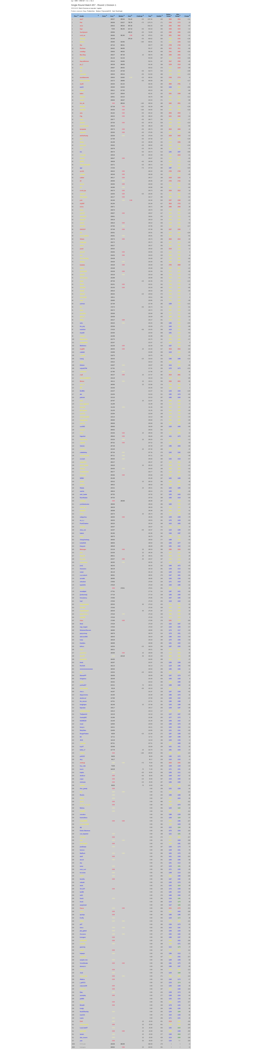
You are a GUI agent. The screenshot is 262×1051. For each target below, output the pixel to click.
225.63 (113, 604)
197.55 (113, 494)
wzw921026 (83, 940)
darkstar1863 (84, 636)
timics (81, 927)
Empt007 (82, 811)
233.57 (113, 559)
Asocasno (83, 934)
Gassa (82, 908)
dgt (81, 827)
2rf (80, 181)
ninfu (81, 323)
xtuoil (81, 649)
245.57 (113, 19)
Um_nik (82, 103)
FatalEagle (83, 242)
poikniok (82, 397)
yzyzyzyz (83, 449)
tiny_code (83, 766)
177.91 (113, 591)
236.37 (113, 55)
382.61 (123, 45)
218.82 (123, 77)
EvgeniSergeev (84, 611)
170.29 (113, 624)
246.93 (113, 349)
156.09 (113, 675)
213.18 (113, 549)
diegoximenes (84, 695)
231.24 (113, 71)
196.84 (113, 504)
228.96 (113, 32)
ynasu (81, 119)
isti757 (82, 876)
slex (81, 71)
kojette (82, 772)
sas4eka (82, 785)
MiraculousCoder (85, 80)
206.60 (113, 459)
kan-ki (81, 769)
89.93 (113, 785)
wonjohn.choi (84, 960)
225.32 (113, 481)
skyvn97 (82, 252)
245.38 (113, 64)
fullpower (82, 97)
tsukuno (82, 753)
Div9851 (82, 391)
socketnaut (83, 371)
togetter (99, 8)
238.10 (113, 223)
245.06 (113, 181)
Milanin (82, 284)
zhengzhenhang (84, 539)
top (72, 1)
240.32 (113, 116)
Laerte (82, 1018)
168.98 (113, 643)
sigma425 (83, 132)
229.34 (113, 155)
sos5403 (82, 426)
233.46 (113, 433)
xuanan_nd (83, 507)
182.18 (113, 569)
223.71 (113, 165)
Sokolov (82, 446)
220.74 (113, 514)
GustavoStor (83, 976)
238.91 (113, 216)
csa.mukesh (83, 575)
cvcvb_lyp (83, 190)
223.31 (113, 488)
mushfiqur (83, 501)
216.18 (113, 378)
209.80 (113, 420)
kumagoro (83, 937)
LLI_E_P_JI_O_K (85, 805)
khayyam (82, 546)
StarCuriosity (84, 278)
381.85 (123, 35)
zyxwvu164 (83, 297)
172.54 (113, 168)
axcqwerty (83, 313)
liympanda (83, 129)
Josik (81, 973)
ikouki (81, 901)
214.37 (113, 391)
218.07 (113, 365)
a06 (81, 388)
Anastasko (83, 569)
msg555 (82, 349)
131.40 (113, 721)
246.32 (113, 171)
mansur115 (83, 216)
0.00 (131, 35)
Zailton (82, 245)
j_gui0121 (82, 982)
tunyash (82, 90)
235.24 (123, 74)
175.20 (113, 617)
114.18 (113, 740)
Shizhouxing (83, 439)
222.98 (113, 336)
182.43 (113, 565)
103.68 (113, 746)
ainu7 (81, 19)
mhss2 (82, 801)
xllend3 (82, 223)
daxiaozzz (83, 966)
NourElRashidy (84, 1011)
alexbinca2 (83, 698)
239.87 (113, 68)
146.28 (113, 769)
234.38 (113, 258)
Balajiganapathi (84, 604)
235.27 (113, 245)
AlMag (82, 798)
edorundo (82, 219)
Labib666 (82, 617)
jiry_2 (81, 64)
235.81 (113, 236)
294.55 (123, 68)
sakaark (82, 882)
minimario (83, 782)
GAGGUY (83, 229)
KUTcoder (83, 1044)
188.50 (113, 543)
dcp (81, 863)
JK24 (81, 740)
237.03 (113, 122)
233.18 (113, 274)
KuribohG (82, 943)
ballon (81, 93)
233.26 (113, 439)
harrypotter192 (84, 1024)
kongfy (82, 1008)
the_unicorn (83, 701)
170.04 (113, 627)
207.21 (113, 455)
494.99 (123, 1044)
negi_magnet (83, 627)
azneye (82, 481)
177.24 (113, 594)
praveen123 (83, 659)
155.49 (113, 678)
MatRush (82, 853)
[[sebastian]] (83, 594)
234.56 (113, 252)
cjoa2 (81, 300)
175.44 (113, 614)
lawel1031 (83, 585)
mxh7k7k (82, 413)
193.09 (113, 1044)
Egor (81, 29)
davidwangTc (84, 843)
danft (81, 856)
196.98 (123, 501)
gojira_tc (82, 316)
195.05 (113, 517)
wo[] (81, 68)
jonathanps (83, 846)
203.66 (113, 475)
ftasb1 (82, 898)
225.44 (113, 611)
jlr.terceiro (83, 989)
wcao (81, 26)
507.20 (130, 26)
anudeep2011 (84, 342)
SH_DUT (82, 889)
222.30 (113, 345)
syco (81, 148)
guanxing (82, 947)
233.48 (113, 268)
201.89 (113, 478)
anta (81, 113)
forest (81, 433)
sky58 (81, 84)
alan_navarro (83, 1037)
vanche (82, 491)
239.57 (113, 213)
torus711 (82, 423)
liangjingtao (83, 704)
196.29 (113, 507)
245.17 (113, 177)
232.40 (113, 449)
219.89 (113, 352)
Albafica (82, 979)
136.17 (113, 708)
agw (81, 168)
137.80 (113, 698)
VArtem (82, 239)
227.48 (113, 303)
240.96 (113, 384)
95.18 (113, 688)
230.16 (113, 291)
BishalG (82, 1005)
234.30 (113, 261)
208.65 (113, 430)
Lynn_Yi (82, 384)
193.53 (113, 520)
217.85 (113, 371)
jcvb (81, 200)
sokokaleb (83, 74)
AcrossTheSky (84, 258)
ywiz (81, 1040)
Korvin (82, 514)
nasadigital (83, 591)
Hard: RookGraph (117, 11)
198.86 (123, 80)
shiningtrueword (84, 455)
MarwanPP (83, 675)
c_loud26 (82, 355)
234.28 (113, 265)
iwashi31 (82, 1015)
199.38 (113, 161)
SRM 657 (82, 1)
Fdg (81, 116)
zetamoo (82, 468)
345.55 (123, 51)
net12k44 (82, 287)
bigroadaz (83, 708)
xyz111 (82, 171)
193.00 (113, 653)
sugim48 (82, 442)
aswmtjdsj (83, 995)
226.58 (113, 316)
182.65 (113, 562)
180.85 (113, 578)
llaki (81, 792)
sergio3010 (83, 462)
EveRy (82, 918)
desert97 (82, 656)
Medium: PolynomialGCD (103, 11)
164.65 (113, 659)
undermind (83, 956)
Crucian (82, 1002)
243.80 (113, 187)
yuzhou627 (83, 685)
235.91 (113, 232)
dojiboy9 (82, 294)
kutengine (83, 1047)
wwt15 (82, 87)
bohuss (82, 646)
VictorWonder (84, 963)
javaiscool (83, 145)
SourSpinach (83, 32)
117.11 (113, 737)
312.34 (123, 58)
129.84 (113, 724)
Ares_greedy (83, 788)
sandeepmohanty (85, 711)
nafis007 (82, 213)
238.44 (123, 93)
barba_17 (82, 750)
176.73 (113, 307)
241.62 (113, 113)
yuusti (81, 248)
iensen (82, 969)
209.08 (113, 423)
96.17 (113, 759)
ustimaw (82, 303)
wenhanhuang (84, 135)
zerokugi (82, 763)
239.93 (113, 51)
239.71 (113, 206)
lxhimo (82, 921)
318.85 (123, 61)
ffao (81, 45)
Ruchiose (82, 48)
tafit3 (81, 895)
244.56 (113, 110)
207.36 (113, 281)
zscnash (82, 459)
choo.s (82, 691)
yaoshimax (83, 653)
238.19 (113, 219)
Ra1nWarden (83, 497)
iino (81, 152)
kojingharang (83, 420)
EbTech (82, 42)
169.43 (113, 636)
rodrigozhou (83, 517)
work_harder (83, 494)
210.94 (113, 413)
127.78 (113, 750)
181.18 (113, 572)
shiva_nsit (83, 530)
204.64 (113, 294)
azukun (82, 184)
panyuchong (83, 633)
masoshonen (83, 562)
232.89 (113, 278)
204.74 (113, 152)
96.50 (113, 756)
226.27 (113, 320)
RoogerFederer (84, 733)
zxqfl (81, 375)
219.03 (123, 87)
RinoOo (82, 795)
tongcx (82, 362)
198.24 (113, 491)
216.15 (123, 97)
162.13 (113, 666)
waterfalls (82, 110)
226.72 (113, 310)
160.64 (113, 669)
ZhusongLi (83, 475)
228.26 (113, 74)
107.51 (113, 743)
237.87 (113, 400)
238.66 (113, 100)
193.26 (113, 523)
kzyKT (82, 746)
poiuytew (82, 407)
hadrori (82, 533)
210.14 (113, 417)
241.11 (113, 381)
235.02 (113, 145)
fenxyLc (82, 727)
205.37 (113, 462)
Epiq (81, 992)
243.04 (113, 84)
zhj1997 (82, 203)
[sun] (81, 565)
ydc (81, 187)
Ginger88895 (83, 821)
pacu (81, 552)
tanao (81, 866)
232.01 (113, 284)
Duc (81, 307)
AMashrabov (83, 197)
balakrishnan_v (84, 614)
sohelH (82, 950)
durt (81, 672)
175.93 (113, 601)
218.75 (113, 355)
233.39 (113, 271)
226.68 (113, 313)
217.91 (113, 368)
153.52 (113, 682)
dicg (81, 759)
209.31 (113, 556)
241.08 (113, 142)
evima (81, 206)
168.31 (113, 649)
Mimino (82, 381)
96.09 (113, 733)
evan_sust (83, 869)
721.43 (130, 19)
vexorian (82, 430)
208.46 (113, 436)
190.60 (113, 539)
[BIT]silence (83, 410)
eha (81, 232)
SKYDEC (82, 226)
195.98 (113, 510)
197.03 (113, 497)
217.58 (113, 139)
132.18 (113, 714)
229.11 (113, 297)
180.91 (113, 575)
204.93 (113, 468)
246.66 (113, 35)
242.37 (113, 375)
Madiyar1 (82, 106)
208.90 (113, 426)
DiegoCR (82, 556)
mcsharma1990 (84, 824)
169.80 (113, 630)
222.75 (113, 339)
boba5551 (83, 510)
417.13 (130, 29)
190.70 (113, 536)
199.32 (113, 484)
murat (81, 724)
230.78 (113, 148)
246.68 (113, 22)
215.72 (113, 80)
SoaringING (83, 717)
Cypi (81, 840)
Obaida (82, 488)
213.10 (113, 397)
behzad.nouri (83, 339)
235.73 (113, 129)
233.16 (113, 61)
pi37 (81, 924)
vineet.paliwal (84, 688)
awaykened (83, 905)
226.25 (113, 323)
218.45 (113, 194)
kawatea (82, 265)
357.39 (123, 55)
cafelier (82, 177)
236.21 (113, 90)
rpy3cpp (82, 914)
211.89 (113, 404)
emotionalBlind (84, 236)
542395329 (83, 721)
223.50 (113, 333)
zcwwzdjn (83, 155)
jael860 (82, 998)
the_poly (82, 326)
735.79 (130, 22)
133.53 (113, 672)
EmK (81, 1021)
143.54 (113, 646)
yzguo (81, 779)
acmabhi (82, 578)
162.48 (113, 704)
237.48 (123, 71)
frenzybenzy (83, 598)
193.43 (113, 358)
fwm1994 (82, 607)
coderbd (82, 352)
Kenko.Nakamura (85, 830)
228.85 (113, 300)
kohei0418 (83, 543)
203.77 (113, 472)
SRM (76, 1)
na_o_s (82, 520)
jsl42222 (82, 756)
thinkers (82, 365)
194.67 (123, 100)
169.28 (113, 640)
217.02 (123, 90)
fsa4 (81, 601)
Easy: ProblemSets (89, 11)
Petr (81, 22)
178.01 (123, 588)
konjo (81, 640)
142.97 (113, 530)
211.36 (113, 407)
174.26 (113, 329)
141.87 (113, 691)
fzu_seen (82, 559)
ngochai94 (83, 1031)
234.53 (113, 255)
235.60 (113, 87)
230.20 (113, 465)
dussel (82, 860)
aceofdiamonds (84, 77)
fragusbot (82, 436)
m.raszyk (82, 837)
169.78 (113, 633)
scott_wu (82, 35)
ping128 (82, 274)
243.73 (113, 190)
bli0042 (82, 161)
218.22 (113, 362)
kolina (81, 536)
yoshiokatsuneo (84, 504)
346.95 (123, 48)
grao (81, 139)
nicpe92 (82, 333)
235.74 (113, 239)
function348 (83, 271)
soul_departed (84, 834)
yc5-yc (82, 911)
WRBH (82, 478)
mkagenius (83, 678)
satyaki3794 (83, 368)
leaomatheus (83, 817)
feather (82, 268)
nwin (81, 255)
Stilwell (82, 291)
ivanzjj (82, 358)
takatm (82, 1034)
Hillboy (82, 320)
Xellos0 (82, 588)
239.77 (113, 119)
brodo (81, 662)
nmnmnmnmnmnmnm (86, 669)
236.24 (113, 126)
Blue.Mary (83, 55)
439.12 (130, 32)
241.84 (113, 203)
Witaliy (82, 142)
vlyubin (82, 100)
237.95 (113, 226)
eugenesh (83, 194)
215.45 (113, 388)
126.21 (113, 727)
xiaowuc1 (82, 336)
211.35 (113, 410)
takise (81, 682)
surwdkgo (82, 51)
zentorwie (82, 743)
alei (81, 394)
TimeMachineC (84, 472)
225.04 (113, 135)
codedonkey (83, 452)
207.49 (113, 446)
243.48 (113, 38)
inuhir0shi (82, 329)
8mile (81, 624)
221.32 (123, 84)
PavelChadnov (84, 523)
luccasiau (82, 872)
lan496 (82, 892)
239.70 (113, 210)
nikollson (82, 775)
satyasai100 (83, 986)
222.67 (113, 342)
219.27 (123, 22)
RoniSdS (82, 666)
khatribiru (82, 643)
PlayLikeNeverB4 (85, 165)
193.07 (113, 527)
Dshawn (82, 158)
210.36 (113, 552)
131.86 (113, 717)
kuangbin (82, 174)
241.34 (113, 58)
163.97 (113, 662)
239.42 (113, 26)
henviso (82, 850)
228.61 (113, 97)
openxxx (82, 484)
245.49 (113, 174)
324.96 (123, 42)
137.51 (113, 701)
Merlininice (83, 345)
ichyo (81, 620)
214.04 (113, 394)
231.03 (113, 287)
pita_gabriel (83, 931)
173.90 (113, 620)
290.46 (123, 19)
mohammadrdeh (84, 417)
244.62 (113, 48)
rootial (81, 572)
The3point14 (83, 714)
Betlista (82, 808)
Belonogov (83, 549)
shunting (82, 527)
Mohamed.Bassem (85, 630)
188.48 (113, 546)
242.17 (113, 197)
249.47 (113, 158)
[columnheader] (75, 15)
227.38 (113, 106)
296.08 (123, 64)
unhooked (83, 581)
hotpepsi (82, 953)
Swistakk (82, 38)
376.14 (130, 38)
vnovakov (83, 814)
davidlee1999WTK (85, 378)
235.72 (113, 242)
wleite (81, 310)
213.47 (113, 93)
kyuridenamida (84, 126)
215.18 (123, 656)
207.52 (113, 442)
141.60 (113, 695)
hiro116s (82, 879)
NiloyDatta (83, 730)
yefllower (82, 58)
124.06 (113, 730)
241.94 (113, 200)
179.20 (113, 585)
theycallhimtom (84, 61)
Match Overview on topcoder (87, 8)
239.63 (113, 77)
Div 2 (92, 1)
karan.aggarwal (84, 404)
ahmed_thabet (84, 465)
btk (81, 737)
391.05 (123, 29)
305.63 (123, 26)
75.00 (113, 29)
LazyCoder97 (84, 1028)
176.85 (113, 598)
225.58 (113, 326)
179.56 (113, 581)
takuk (81, 885)
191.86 (113, 533)
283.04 (123, 103)
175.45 (113, 607)
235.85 (113, 42)
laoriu (81, 400)
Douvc (82, 210)
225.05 (113, 132)
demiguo (82, 261)
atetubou (82, 122)
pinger (81, 281)
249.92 (113, 1047)
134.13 (113, 711)
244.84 (113, 184)
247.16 (113, 45)
